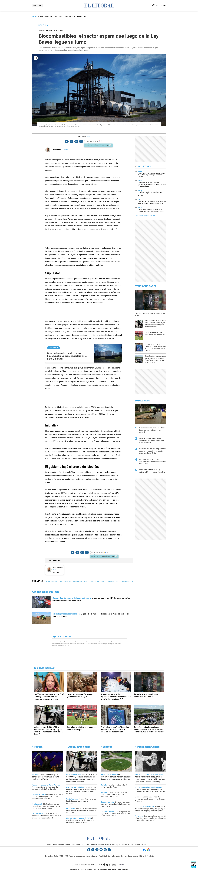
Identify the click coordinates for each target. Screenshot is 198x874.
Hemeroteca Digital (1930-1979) (56, 856)
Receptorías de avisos (77, 856)
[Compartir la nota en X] (71, 141)
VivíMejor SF (116, 845)
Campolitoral (52, 845)
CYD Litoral (85, 845)
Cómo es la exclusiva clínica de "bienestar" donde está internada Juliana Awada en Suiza (152, 183)
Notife (137, 845)
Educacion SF (146, 845)
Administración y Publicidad (96, 856)
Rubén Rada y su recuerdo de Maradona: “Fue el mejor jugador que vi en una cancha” (152, 173)
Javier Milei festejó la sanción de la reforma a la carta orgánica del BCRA (151, 209)
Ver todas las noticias (144, 215)
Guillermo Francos (107, 581)
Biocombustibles (65, 581)
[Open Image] (36, 58)
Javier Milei (94, 581)
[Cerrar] (110, 145)
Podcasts (93, 845)
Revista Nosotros (64, 845)
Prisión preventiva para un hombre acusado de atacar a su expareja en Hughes (150, 192)
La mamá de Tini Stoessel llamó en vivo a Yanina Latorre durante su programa (152, 201)
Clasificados (75, 845)
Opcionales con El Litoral (137, 856)
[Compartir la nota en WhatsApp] (76, 141)
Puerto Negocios (128, 845)
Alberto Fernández (123, 581)
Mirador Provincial (104, 845)
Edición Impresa (51, 581)
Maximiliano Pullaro (80, 581)
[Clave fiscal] (193, 868)
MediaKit (150, 856)
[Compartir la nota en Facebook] (66, 141)
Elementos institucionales (117, 856)
